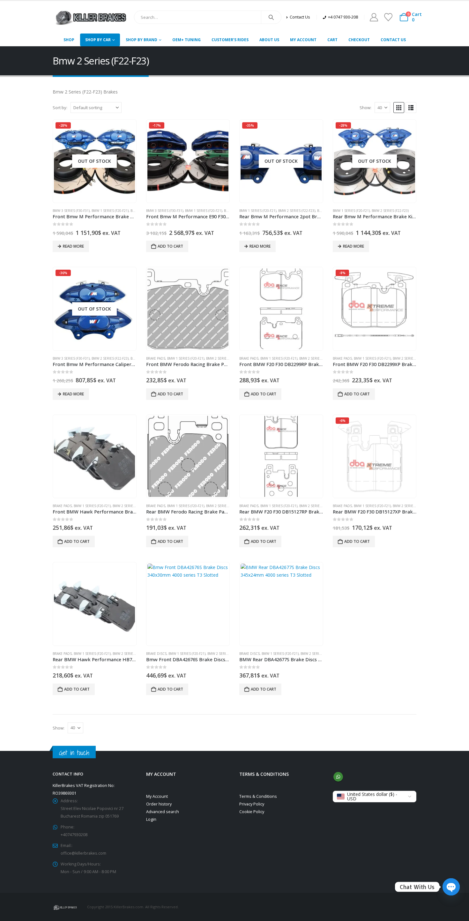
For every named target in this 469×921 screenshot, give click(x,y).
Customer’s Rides (230, 39)
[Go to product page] (187, 308)
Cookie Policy (251, 811)
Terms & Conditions (258, 796)
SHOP (68, 39)
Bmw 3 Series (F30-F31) (71, 210)
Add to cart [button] (170, 246)
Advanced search (162, 811)
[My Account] (374, 17)
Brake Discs (156, 653)
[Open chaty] (451, 886)
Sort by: (60, 107)
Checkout (359, 39)
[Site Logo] (91, 17)
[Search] (271, 17)
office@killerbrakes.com (83, 853)
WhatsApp (338, 777)
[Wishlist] (388, 17)
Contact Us (393, 39)
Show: (365, 107)
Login (151, 819)
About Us (269, 39)
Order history (159, 804)
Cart (332, 39)
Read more (73, 246)
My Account (303, 39)
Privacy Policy (251, 804)
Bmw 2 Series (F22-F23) (296, 210)
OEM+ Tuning (186, 39)
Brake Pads (155, 358)
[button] (398, 107)
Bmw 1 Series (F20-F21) (110, 210)
